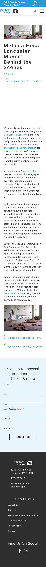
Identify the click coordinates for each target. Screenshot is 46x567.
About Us (12, 510)
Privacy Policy (15, 526)
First (5, 394)
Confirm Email (8, 429)
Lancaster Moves (31, 171)
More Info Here (37, 4)
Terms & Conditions (17, 520)
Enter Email (7, 419)
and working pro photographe (19, 148)
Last (5, 404)
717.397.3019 (18, 478)
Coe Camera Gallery (14, 134)
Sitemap (12, 531)
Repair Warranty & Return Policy (23, 515)
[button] (42, 11)
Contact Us (13, 505)
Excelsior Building (13, 293)
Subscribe (23, 436)
